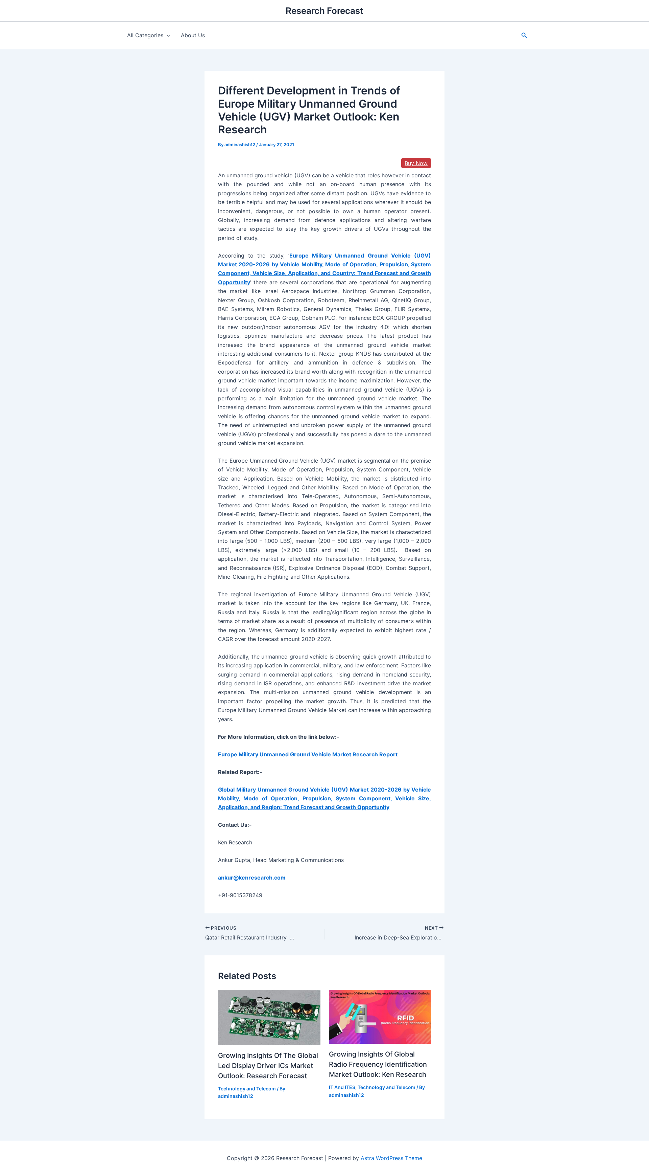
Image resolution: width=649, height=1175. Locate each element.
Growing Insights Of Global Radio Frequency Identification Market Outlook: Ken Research (378, 1064)
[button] (524, 35)
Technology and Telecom (247, 1088)
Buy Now (416, 163)
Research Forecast (324, 10)
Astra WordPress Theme (391, 1158)
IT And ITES (342, 1087)
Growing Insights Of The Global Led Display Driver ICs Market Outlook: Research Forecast (268, 1065)
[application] (166, 35)
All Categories (145, 35)
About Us (193, 35)
